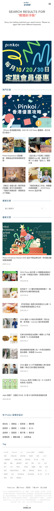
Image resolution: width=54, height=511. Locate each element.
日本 (11, 467)
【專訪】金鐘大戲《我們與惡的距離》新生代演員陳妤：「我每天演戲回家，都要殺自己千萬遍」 (14, 189)
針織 (11, 478)
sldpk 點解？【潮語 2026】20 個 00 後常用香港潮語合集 (25, 395)
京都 (5, 456)
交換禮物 (40, 452)
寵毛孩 (31, 433)
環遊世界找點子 (14, 470)
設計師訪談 (21, 474)
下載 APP (35, 488)
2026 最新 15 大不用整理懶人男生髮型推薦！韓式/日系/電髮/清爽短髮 (35, 366)
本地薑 (26, 467)
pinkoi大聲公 (30, 452)
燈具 (46, 467)
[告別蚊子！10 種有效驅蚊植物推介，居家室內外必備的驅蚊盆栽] (10, 293)
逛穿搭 (22, 424)
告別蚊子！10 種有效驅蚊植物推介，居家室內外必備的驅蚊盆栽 (35, 290)
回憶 (38, 456)
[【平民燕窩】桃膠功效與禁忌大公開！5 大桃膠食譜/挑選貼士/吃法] (10, 308)
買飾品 (14, 424)
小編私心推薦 (17, 459)
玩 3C (31, 428)
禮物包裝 (31, 470)
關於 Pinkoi (20, 488)
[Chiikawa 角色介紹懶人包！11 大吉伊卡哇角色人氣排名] (10, 384)
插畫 (5, 463)
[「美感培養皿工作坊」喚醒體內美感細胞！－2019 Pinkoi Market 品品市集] (40, 174)
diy (22, 452)
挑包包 (5, 424)
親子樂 (22, 433)
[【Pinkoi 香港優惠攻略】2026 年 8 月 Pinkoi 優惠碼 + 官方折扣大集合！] (27, 111)
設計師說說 (31, 474)
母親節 (33, 467)
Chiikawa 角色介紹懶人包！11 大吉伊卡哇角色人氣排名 (35, 381)
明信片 (18, 467)
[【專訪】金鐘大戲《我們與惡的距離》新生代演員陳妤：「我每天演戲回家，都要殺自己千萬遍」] (14, 174)
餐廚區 (14, 428)
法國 (40, 467)
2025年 (6, 452)
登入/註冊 (43, 488)
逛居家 (5, 428)
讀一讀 (40, 474)
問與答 (28, 488)
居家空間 (27, 459)
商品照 (31, 456)
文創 (45, 463)
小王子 (45, 456)
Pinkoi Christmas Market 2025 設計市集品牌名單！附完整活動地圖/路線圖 (27, 259)
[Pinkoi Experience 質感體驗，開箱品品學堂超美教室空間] (14, 145)
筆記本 (40, 470)
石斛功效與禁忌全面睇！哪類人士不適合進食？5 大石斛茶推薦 (35, 336)
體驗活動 (16, 437)
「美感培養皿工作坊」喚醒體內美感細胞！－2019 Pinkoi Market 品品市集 (40, 188)
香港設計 (18, 478)
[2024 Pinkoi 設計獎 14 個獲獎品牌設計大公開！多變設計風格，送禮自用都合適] (10, 276)
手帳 (43, 459)
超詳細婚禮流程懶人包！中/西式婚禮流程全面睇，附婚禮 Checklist (35, 351)
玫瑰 (5, 470)
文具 (39, 463)
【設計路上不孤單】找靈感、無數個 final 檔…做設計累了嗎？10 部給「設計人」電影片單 (40, 159)
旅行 (5, 467)
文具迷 (22, 428)
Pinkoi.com (11, 488)
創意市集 (22, 456)
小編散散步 (7, 459)
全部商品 (27, 437)
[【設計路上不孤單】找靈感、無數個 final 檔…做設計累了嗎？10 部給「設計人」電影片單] (40, 145)
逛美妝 (14, 433)
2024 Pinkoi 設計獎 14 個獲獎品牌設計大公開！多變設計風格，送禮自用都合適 (35, 274)
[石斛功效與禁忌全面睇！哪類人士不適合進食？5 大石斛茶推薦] (10, 338)
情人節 (36, 459)
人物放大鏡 (13, 456)
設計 (12, 474)
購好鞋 (31, 424)
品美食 (5, 433)
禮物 (24, 470)
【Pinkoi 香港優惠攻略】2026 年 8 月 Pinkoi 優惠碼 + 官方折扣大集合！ (26, 131)
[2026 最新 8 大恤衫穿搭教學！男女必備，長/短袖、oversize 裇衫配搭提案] (10, 323)
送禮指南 (6, 437)
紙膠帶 (6, 474)
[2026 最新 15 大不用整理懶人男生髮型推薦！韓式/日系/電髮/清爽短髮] (10, 369)
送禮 (5, 478)
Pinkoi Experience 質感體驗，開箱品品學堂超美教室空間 (14, 158)
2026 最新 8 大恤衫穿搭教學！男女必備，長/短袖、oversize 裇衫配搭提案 (34, 320)
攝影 (11, 463)
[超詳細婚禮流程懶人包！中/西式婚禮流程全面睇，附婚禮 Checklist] (10, 354)
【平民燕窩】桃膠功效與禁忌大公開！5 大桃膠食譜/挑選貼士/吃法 (35, 305)
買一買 (47, 474)
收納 (26, 463)
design (14, 452)
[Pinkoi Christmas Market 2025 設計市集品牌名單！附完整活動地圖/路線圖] (27, 239)
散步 (33, 463)
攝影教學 (18, 463)
